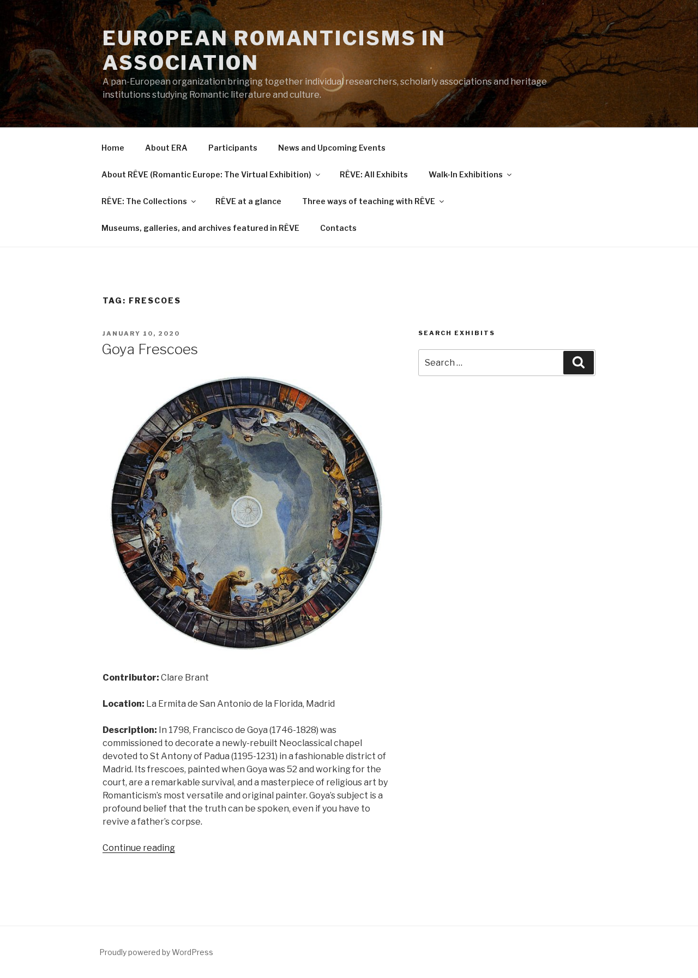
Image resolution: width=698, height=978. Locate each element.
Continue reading (139, 848)
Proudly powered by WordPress (156, 952)
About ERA (166, 147)
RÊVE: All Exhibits (374, 174)
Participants (232, 147)
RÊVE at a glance (248, 201)
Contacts (338, 227)
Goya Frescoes (149, 349)
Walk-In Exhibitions (466, 174)
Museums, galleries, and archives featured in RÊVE (200, 227)
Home (112, 147)
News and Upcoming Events (332, 147)
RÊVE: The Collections (144, 201)
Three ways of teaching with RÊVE (368, 201)
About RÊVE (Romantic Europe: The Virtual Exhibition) (206, 174)
